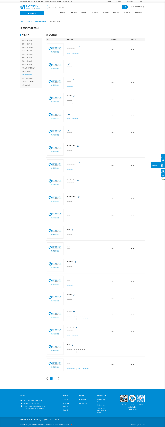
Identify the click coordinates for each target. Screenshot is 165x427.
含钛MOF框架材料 (27, 64)
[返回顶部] (163, 175)
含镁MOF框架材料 (27, 58)
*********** (71, 145)
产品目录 (29, 21)
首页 (21, 21)
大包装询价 (66, 403)
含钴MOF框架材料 (27, 54)
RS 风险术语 (82, 400)
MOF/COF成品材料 (40, 21)
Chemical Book (54, 420)
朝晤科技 (29, 420)
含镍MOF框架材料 (27, 61)
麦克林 (36, 420)
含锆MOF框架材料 (27, 40)
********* (70, 328)
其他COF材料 (26, 85)
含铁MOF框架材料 (27, 44)
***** (69, 278)
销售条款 (65, 407)
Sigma (41, 420)
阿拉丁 (46, 420)
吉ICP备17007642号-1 (64, 424)
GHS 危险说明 (83, 403)
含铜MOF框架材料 (27, 51)
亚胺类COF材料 (26, 71)
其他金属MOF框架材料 (28, 68)
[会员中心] (163, 160)
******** (69, 84)
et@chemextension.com (35, 400)
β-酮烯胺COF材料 (27, 75)
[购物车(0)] (161, 165)
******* (69, 51)
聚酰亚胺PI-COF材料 (28, 82)
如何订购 (65, 400)
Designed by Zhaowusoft (138, 424)
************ (71, 46)
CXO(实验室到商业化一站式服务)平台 (101, 410)
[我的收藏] (163, 171)
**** (68, 213)
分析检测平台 (101, 405)
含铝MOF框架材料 (27, 47)
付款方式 (65, 410)
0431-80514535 (32, 1)
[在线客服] (163, 156)
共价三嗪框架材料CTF (28, 78)
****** (69, 79)
